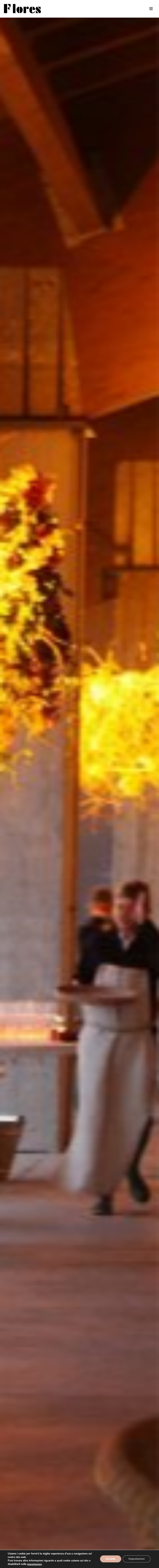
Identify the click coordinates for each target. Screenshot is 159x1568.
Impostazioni (137, 1559)
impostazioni (34, 1564)
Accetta (110, 1559)
